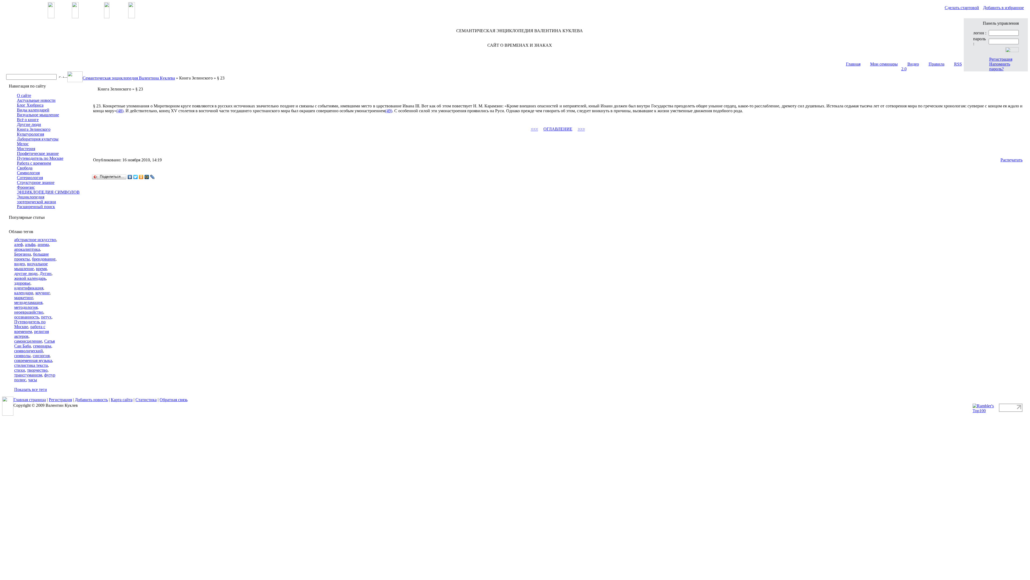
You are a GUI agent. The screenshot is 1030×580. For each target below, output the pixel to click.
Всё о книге (28, 119)
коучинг (42, 293)
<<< (534, 129)
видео (19, 264)
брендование (44, 259)
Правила (936, 64)
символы (22, 355)
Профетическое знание (38, 153)
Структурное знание (35, 182)
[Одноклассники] (141, 176)
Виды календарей (33, 110)
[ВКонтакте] (130, 176)
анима (43, 244)
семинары (42, 346)
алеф (18, 244)
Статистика (146, 399)
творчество (37, 370)
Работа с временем (34, 163)
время (41, 268)
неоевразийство (28, 312)
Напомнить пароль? (999, 66)
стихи (19, 370)
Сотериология (30, 177)
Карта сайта (122, 399)
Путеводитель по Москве (40, 158)
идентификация (28, 288)
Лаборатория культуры (37, 139)
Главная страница (29, 399)
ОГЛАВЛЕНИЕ (557, 129)
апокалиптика (27, 249)
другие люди (26, 273)
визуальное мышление (31, 266)
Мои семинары (884, 64)
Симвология (28, 173)
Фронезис (26, 187)
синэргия (41, 355)
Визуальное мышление (38, 115)
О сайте (24, 95)
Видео (913, 64)
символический (28, 351)
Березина (22, 254)
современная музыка (33, 360)
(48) (119, 110)
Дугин (46, 273)
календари (23, 293)
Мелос (23, 144)
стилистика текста (31, 365)
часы (32, 380)
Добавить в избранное (1003, 7)
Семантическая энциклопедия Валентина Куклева (129, 78)
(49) (388, 110)
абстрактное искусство (35, 239)
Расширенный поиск (36, 206)
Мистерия (26, 148)
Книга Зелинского (33, 129)
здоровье (22, 283)
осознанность (26, 317)
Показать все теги (30, 389)
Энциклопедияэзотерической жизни (36, 199)
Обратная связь (173, 399)
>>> (581, 129)
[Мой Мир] (147, 176)
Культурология (30, 134)
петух (46, 317)
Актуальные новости (36, 100)
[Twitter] (135, 176)
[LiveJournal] (152, 176)
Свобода (24, 168)
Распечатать (1011, 160)
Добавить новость (91, 399)
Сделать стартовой (962, 7)
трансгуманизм (28, 375)
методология (26, 307)
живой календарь (30, 278)
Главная (853, 64)
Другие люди (29, 124)
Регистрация (1000, 59)
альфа (30, 244)
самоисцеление (28, 341)
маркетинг (23, 297)
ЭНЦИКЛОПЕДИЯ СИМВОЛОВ (48, 192)
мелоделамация (28, 302)
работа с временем (29, 329)
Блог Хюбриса (30, 105)
